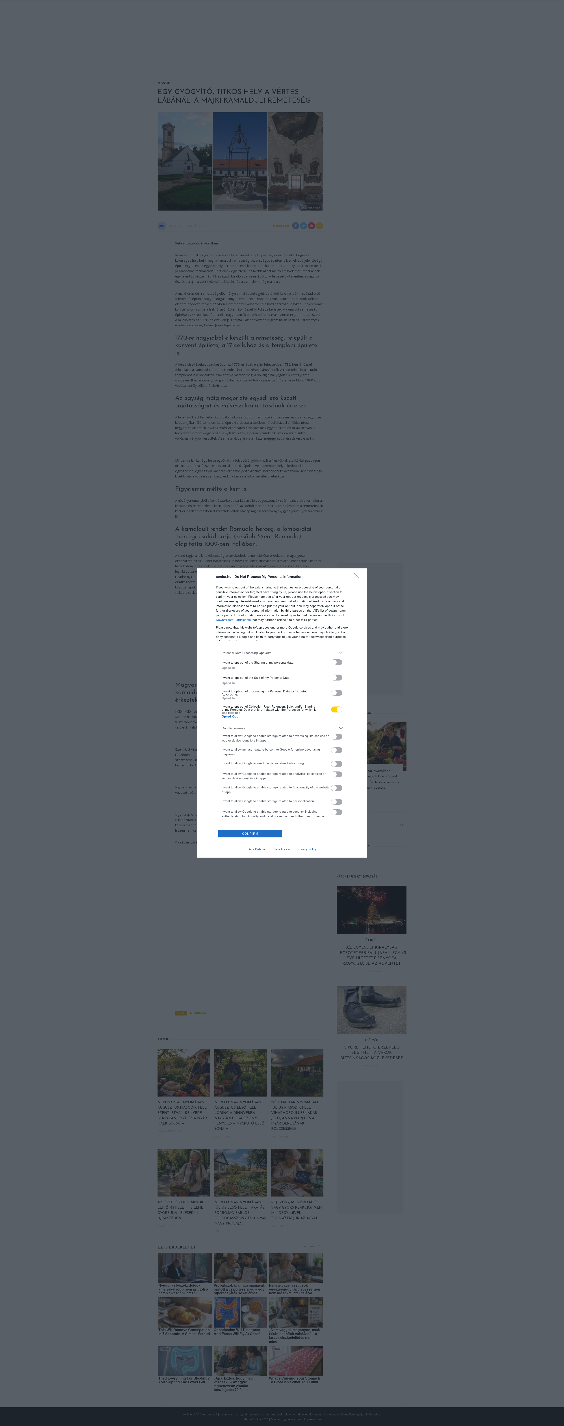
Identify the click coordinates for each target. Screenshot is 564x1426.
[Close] (358, 577)
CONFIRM (250, 833)
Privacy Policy (307, 849)
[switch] (336, 662)
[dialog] (282, 713)
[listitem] (282, 652)
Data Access (282, 849)
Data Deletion (257, 849)
